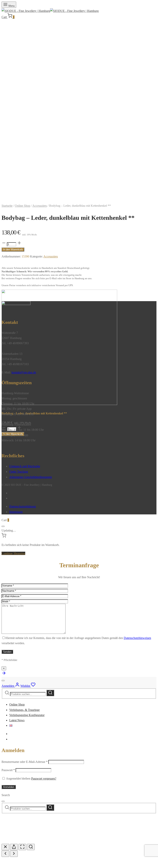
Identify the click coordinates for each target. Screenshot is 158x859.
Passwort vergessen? (43, 778)
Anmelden (8, 787)
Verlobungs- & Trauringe (24, 710)
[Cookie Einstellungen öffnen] (30, 841)
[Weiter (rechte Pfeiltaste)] (14, 854)
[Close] (3, 526)
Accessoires (39, 205)
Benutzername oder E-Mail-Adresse (25, 761)
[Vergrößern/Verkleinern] (31, 847)
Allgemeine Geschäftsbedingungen (30, 477)
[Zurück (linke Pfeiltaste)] (5, 854)
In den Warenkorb (13, 249)
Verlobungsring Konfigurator (27, 715)
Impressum (16, 511)
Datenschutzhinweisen (137, 638)
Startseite (7, 205)
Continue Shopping (13, 553)
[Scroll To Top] (4, 674)
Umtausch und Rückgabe (24, 466)
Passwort (8, 770)
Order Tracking (18, 471)
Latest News (16, 720)
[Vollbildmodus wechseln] (22, 847)
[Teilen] (14, 847)
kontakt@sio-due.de (24, 372)
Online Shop (22, 205)
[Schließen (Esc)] (5, 847)
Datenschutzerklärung (22, 506)
